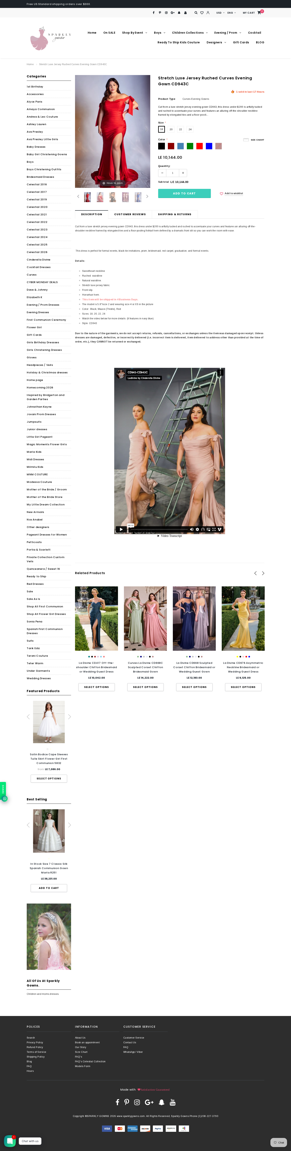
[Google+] (173, 13)
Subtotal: (163, 182)
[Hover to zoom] (112, 131)
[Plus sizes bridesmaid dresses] (100, 197)
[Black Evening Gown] (112, 197)
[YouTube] (185, 13)
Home (30, 64)
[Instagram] (166, 13)
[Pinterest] (160, 13)
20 (171, 129)
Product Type (166, 99)
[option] (49, 741)
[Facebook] (153, 13)
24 (190, 129)
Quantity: (164, 166)
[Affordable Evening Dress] (125, 197)
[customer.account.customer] (208, 13)
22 (180, 129)
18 (161, 129)
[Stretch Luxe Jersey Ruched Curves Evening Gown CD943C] (138, 197)
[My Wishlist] (202, 13)
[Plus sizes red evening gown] (87, 197)
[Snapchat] (179, 13)
